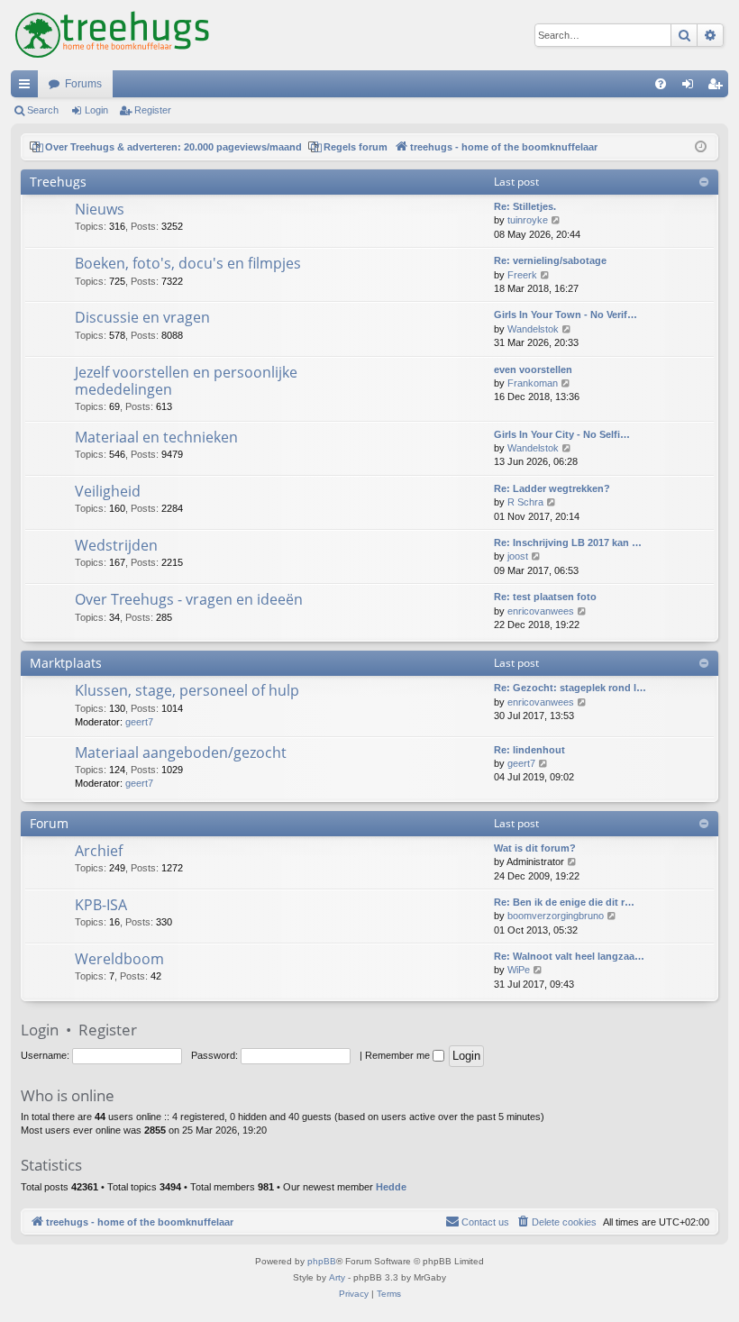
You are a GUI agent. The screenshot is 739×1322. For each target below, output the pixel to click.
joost (517, 556)
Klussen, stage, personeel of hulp (187, 690)
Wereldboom (119, 959)
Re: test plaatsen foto (545, 596)
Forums (83, 83)
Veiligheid (108, 491)
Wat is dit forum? (535, 848)
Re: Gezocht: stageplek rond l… (570, 687)
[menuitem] (660, 83)
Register (152, 110)
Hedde (391, 1186)
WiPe (518, 969)
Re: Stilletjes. (525, 206)
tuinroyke (527, 219)
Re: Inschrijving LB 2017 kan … (568, 542)
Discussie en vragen (142, 317)
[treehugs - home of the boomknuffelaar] (112, 35)
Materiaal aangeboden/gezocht (181, 752)
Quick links (28, 87)
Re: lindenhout (529, 749)
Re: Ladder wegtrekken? (552, 488)
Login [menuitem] (691, 87)
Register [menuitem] (718, 87)
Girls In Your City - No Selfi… (562, 434)
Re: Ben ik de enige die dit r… (564, 902)
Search (43, 110)
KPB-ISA (101, 905)
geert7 (139, 721)
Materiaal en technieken (156, 437)
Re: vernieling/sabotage (550, 260)
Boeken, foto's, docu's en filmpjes (188, 263)
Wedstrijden (116, 545)
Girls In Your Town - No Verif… (565, 314)
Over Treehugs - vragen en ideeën (189, 599)
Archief (99, 851)
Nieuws (99, 209)
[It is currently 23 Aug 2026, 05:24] (701, 147)
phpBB (321, 1261)
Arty (337, 1277)
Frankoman (532, 383)
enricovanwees (540, 611)
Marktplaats (66, 662)
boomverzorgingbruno (555, 915)
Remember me (399, 1055)
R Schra (525, 502)
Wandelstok (533, 329)
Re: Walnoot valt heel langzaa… (569, 956)
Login (96, 110)
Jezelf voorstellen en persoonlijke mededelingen (186, 380)
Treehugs (58, 181)
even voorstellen (533, 369)
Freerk (522, 274)
